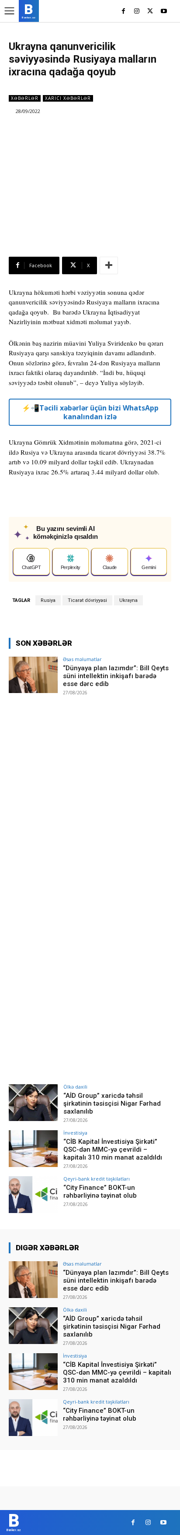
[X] (150, 11)
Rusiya (48, 600)
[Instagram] (137, 11)
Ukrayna (128, 600)
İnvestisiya (75, 1132)
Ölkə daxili (75, 1086)
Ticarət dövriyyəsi (87, 600)
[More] (109, 265)
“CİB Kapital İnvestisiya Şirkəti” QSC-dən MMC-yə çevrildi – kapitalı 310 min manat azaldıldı (112, 1149)
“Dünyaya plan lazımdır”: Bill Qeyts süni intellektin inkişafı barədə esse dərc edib (116, 676)
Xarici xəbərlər (68, 98)
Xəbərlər (24, 98)
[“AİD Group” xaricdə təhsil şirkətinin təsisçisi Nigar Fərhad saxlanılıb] (33, 1102)
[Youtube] (163, 11)
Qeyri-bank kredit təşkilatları (96, 1178)
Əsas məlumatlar (82, 659)
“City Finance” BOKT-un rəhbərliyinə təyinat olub (100, 1191)
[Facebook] (123, 11)
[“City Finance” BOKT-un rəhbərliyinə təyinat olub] (33, 1194)
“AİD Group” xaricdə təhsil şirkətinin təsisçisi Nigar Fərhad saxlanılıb (112, 1103)
